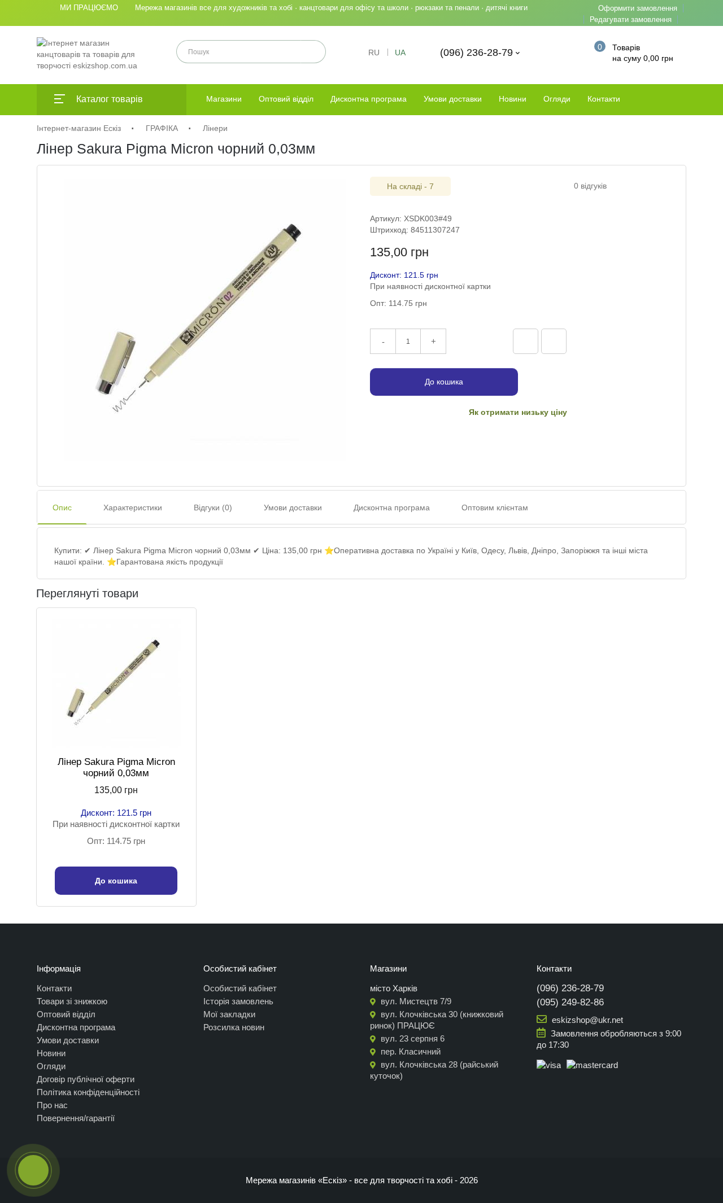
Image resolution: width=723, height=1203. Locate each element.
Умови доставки (453, 98)
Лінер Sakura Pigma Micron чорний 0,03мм (116, 767)
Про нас (52, 1105)
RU (374, 52)
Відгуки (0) (213, 507)
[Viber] (607, 340)
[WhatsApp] (654, 340)
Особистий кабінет (240, 988)
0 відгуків (590, 185)
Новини (512, 98)
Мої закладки (229, 1014)
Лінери (215, 128)
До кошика (444, 381)
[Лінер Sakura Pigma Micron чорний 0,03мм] (205, 320)
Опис (62, 507)
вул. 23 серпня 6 (411, 1038)
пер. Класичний (409, 1051)
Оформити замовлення (637, 8)
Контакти (603, 98)
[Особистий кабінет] (567, 52)
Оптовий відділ (286, 98)
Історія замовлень (238, 1001)
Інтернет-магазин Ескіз (79, 128)
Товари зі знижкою (72, 1001)
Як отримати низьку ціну (518, 412)
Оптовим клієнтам (494, 507)
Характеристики (132, 507)
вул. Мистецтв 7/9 (414, 1001)
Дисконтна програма (368, 98)
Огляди (556, 98)
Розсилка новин (233, 1027)
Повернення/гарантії (76, 1118)
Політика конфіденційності (88, 1092)
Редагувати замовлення (631, 19)
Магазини (224, 98)
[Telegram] (631, 340)
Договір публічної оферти (85, 1079)
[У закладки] (554, 341)
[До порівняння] (525, 341)
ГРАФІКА (162, 128)
